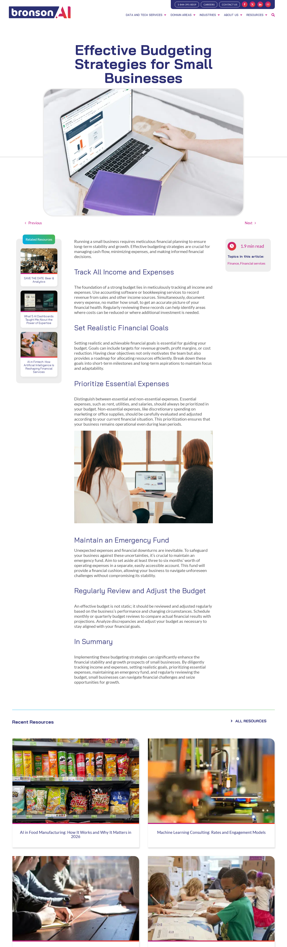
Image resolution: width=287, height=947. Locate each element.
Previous (35, 223)
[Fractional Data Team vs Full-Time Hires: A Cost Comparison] (75, 858)
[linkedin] (260, 4)
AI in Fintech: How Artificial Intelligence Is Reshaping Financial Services (39, 367)
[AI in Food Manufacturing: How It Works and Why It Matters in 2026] (75, 741)
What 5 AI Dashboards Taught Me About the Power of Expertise (39, 320)
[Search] (273, 15)
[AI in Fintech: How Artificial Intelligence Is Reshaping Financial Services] (39, 334)
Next (248, 223)
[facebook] (245, 4)
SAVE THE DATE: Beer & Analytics (39, 280)
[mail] (268, 4)
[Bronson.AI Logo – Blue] (39, 6)
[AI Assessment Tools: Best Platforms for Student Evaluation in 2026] (211, 858)
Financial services (252, 263)
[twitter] (252, 4)
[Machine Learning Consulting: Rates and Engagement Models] (211, 741)
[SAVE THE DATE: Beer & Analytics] (39, 250)
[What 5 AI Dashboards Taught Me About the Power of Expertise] (39, 293)
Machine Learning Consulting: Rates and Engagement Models (211, 832)
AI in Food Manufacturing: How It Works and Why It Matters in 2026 (75, 834)
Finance (233, 263)
